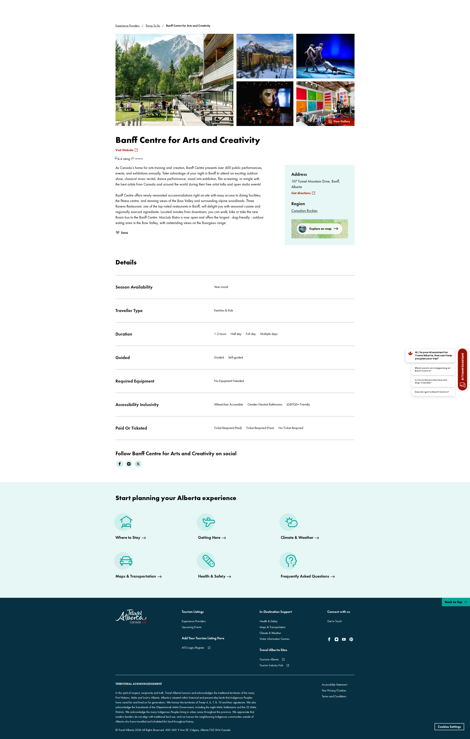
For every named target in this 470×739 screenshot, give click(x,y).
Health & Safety (268, 621)
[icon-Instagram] (336, 639)
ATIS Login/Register (193, 648)
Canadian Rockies (304, 210)
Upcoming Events (191, 627)
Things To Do (153, 26)
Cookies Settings (449, 726)
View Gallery (341, 121)
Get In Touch (334, 621)
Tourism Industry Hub (271, 665)
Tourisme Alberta (269, 659)
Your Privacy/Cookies (334, 690)
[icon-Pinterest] (351, 639)
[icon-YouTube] (344, 639)
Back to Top (454, 602)
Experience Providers (127, 26)
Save (124, 232)
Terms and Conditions (334, 696)
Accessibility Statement (334, 684)
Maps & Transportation (272, 627)
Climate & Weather (270, 633)
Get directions (301, 193)
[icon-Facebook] (329, 639)
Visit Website (124, 150)
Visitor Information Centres (275, 639)
